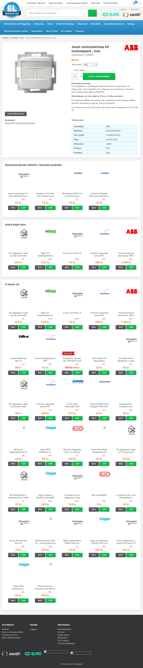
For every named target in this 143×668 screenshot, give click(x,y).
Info (13, 208)
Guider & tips (63, 635)
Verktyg (130, 24)
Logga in (123, 9)
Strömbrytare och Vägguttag (17, 24)
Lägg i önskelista (15, 114)
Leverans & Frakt (9, 635)
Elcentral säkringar (65, 24)
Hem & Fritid (52, 31)
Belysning (39, 24)
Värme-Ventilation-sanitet (16, 31)
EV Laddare (66, 31)
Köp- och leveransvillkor (12, 632)
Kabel (50, 24)
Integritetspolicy (65, 629)
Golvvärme (95, 24)
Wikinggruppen (78, 664)
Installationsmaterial (114, 24)
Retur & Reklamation (11, 638)
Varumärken (36, 31)
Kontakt (5, 629)
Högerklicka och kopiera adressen (20, 123)
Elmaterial (82, 24)
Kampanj (80, 31)
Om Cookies (63, 640)
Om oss (61, 632)
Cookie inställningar (66, 643)
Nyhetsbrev (63, 638)
